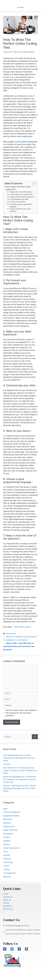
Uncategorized (9, 873)
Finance (6, 837)
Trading (6, 869)
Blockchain (7, 819)
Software (7, 859)
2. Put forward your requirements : (21, 194)
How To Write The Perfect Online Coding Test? (18, 188)
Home (5, 894)
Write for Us (8, 909)
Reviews (6, 855)
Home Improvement (11, 848)
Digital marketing (10, 830)
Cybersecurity (9, 826)
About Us (7, 900)
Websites (7, 877)
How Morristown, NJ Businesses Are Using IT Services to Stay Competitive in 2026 (20, 770)
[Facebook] (4, 949)
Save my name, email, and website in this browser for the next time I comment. (21, 713)
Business (7, 823)
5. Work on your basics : (18, 202)
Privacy (6, 903)
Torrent (6, 866)
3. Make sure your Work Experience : (22, 197)
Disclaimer (7, 906)
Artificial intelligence (11, 812)
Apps (5, 808)
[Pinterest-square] (26, 949)
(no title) (6, 764)
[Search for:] (17, 736)
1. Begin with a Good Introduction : (21, 192)
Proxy (5, 851)
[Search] (35, 736)
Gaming (6, 844)
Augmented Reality (11, 816)
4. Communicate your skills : (19, 199)
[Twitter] (12, 949)
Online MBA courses (22, 627)
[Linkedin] (19, 949)
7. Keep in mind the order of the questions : (20, 210)
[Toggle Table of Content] (33, 183)
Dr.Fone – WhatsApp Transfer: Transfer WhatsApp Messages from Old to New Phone (19, 788)
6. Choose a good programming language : (20, 205)
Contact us (8, 897)
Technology (8, 862)
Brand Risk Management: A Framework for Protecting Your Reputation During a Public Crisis (19, 779)
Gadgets (6, 841)
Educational (11, 633)
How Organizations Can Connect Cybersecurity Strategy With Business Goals (19, 758)
